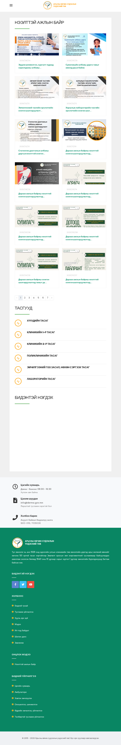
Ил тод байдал (22, 630)
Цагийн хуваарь (22, 685)
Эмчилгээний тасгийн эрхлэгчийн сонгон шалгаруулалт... (35, 109)
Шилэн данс (20, 636)
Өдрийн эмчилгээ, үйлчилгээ (28, 710)
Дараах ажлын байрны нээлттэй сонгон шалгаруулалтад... (82, 152)
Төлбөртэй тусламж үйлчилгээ (29, 716)
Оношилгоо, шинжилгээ (26, 704)
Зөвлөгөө (19, 642)
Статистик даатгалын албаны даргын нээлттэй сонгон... (33, 152)
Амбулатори (21, 692)
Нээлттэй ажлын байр (25, 664)
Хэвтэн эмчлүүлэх (23, 698)
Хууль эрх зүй (21, 618)
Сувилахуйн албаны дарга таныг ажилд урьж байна (82, 66)
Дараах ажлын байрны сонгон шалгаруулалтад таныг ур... (33, 281)
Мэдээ (18, 624)
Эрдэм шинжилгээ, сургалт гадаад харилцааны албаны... (36, 66)
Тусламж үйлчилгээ (24, 611)
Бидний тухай (21, 605)
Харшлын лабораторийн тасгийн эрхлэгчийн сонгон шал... (82, 109)
